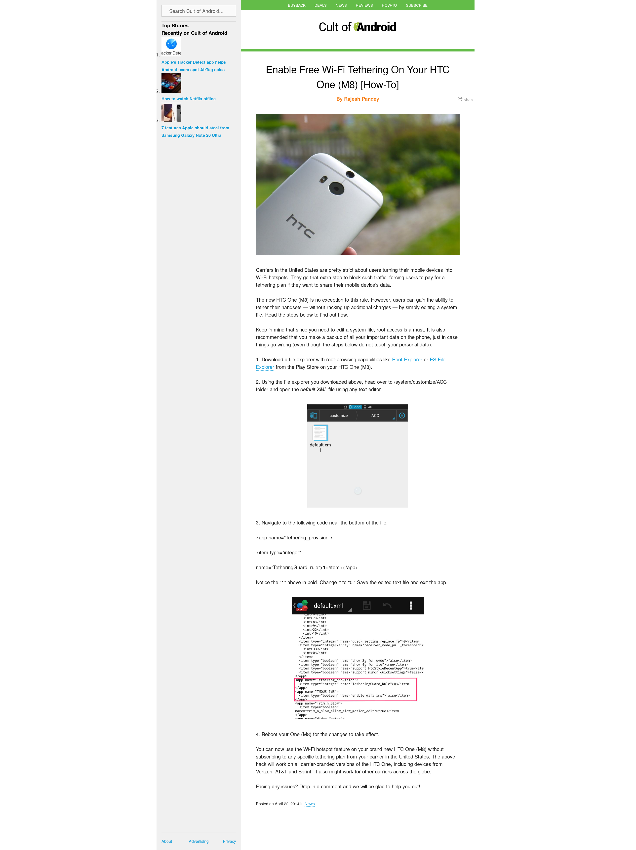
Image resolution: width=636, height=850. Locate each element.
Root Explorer (407, 359)
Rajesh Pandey (361, 98)
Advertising (199, 841)
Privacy (229, 841)
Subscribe (417, 5)
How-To (389, 5)
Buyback (297, 5)
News (341, 5)
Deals (321, 5)
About (166, 841)
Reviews (364, 5)
